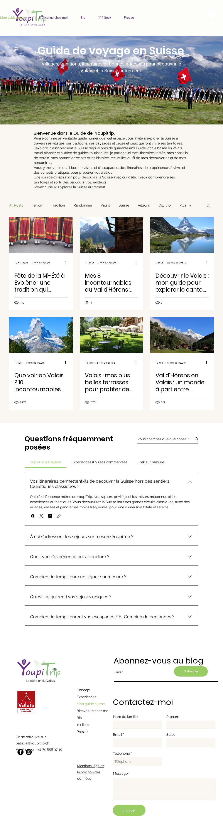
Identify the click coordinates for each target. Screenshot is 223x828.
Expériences (86, 697)
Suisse (124, 205)
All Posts (16, 205)
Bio (79, 718)
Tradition (58, 205)
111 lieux (83, 725)
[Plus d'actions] (66, 263)
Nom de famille (125, 717)
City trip (165, 205)
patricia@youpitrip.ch (32, 743)
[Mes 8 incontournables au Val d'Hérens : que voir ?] (111, 235)
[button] (208, 206)
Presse (82, 732)
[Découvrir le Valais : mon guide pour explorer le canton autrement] (182, 235)
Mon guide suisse (91, 704)
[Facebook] (20, 752)
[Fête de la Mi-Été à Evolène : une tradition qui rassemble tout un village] (41, 235)
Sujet (170, 734)
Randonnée (83, 205)
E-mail (118, 672)
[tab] (45, 462)
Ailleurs (144, 205)
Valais (105, 205)
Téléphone (121, 753)
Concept (83, 690)
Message (120, 773)
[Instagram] (29, 752)
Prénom (172, 717)
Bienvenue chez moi (93, 711)
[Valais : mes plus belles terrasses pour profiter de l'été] (111, 335)
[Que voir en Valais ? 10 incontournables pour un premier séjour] (41, 335)
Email (117, 734)
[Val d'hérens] (182, 335)
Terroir (37, 205)
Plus (182, 205)
